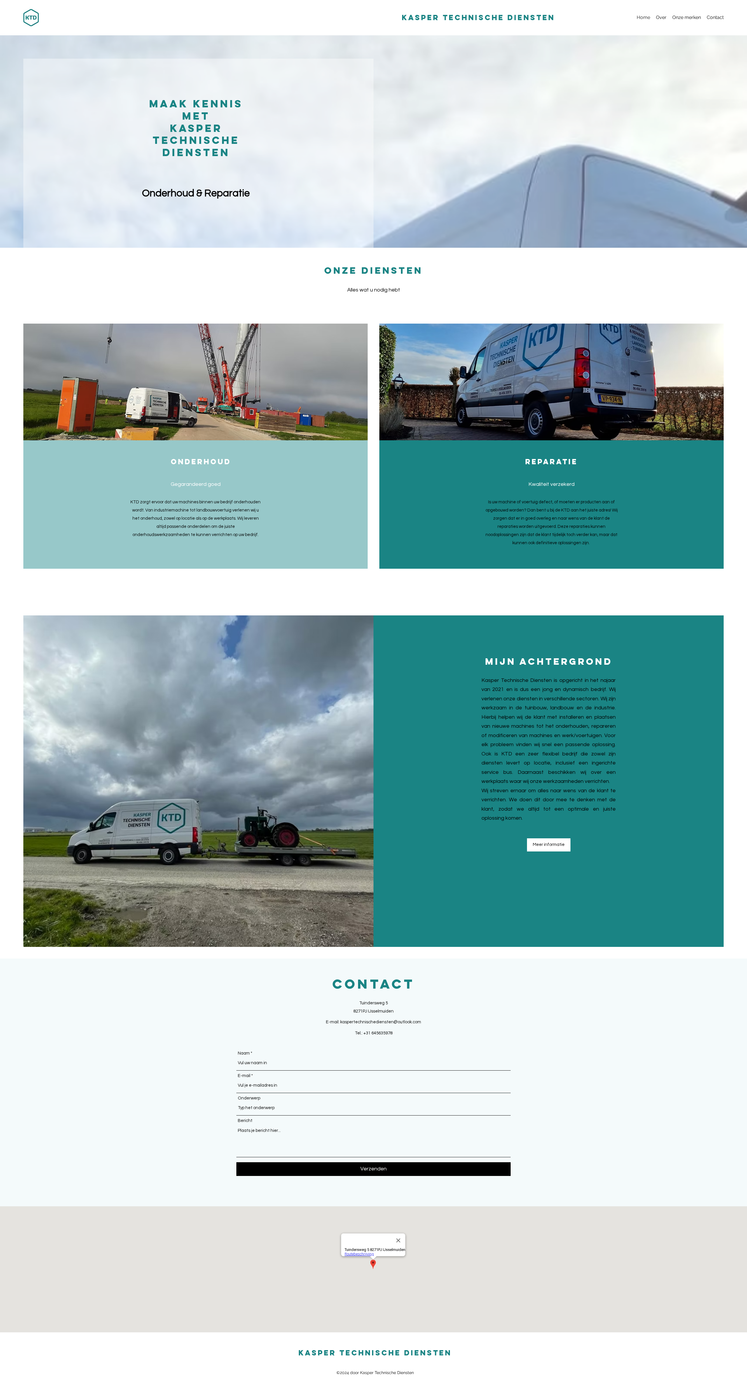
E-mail (244, 1076)
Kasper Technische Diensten (478, 17)
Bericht (245, 1120)
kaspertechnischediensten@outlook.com (380, 1022)
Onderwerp (249, 1098)
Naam (244, 1053)
